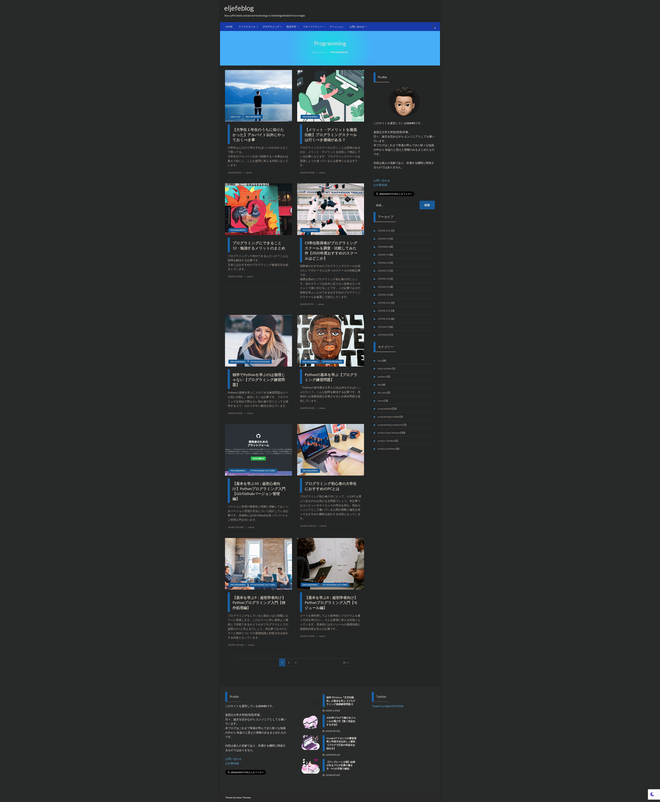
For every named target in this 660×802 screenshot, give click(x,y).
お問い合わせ (357, 26)
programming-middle (388, 416)
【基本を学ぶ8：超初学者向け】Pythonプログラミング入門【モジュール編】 (331, 602)
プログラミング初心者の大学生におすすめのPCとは (331, 486)
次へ (345, 662)
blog (380, 360)
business (382, 376)
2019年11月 (384, 310)
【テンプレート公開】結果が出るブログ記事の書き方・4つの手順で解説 (340, 765)
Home (229, 26)
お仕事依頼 (380, 184)
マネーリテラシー (312, 26)
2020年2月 (383, 287)
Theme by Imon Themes (238, 797)
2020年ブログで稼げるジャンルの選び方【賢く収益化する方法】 (341, 721)
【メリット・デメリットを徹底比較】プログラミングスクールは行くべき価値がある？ (331, 134)
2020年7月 (383, 254)
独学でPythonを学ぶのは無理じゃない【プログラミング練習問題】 (259, 379)
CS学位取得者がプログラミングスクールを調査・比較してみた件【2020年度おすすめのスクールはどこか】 (331, 250)
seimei (248, 172)
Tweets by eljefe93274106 (388, 706)
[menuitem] (229, 26)
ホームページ (319, 52)
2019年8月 (383, 334)
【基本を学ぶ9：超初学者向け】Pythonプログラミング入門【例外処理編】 (259, 602)
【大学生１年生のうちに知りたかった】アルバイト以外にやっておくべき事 (259, 134)
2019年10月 (384, 318)
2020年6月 (383, 262)
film (379, 384)
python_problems (260, 361)
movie (381, 400)
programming (253, 117)
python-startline (386, 440)
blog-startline (384, 368)
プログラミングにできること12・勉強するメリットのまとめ (259, 245)
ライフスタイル (247, 26)
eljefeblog (242, 8)
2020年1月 (383, 294)
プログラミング (270, 26)
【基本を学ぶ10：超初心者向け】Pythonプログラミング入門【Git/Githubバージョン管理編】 (259, 491)
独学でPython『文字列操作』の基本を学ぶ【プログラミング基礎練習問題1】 (340, 701)
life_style (235, 117)
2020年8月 (383, 246)
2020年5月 (383, 270)
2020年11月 (384, 230)
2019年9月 (383, 327)
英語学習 (291, 26)
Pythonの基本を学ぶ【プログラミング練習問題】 (331, 377)
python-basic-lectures (263, 471)
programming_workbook (390, 424)
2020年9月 (383, 238)
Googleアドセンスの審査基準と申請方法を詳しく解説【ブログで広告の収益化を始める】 (341, 743)
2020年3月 (383, 278)
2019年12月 (384, 303)
